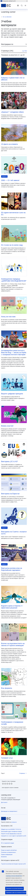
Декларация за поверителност (9, 811)
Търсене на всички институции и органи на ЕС (13, 864)
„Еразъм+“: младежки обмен (12, 112)
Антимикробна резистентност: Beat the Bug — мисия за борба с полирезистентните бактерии (13, 352)
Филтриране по (7, 44)
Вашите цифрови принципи (12, 394)
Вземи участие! (7, 426)
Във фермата (6, 688)
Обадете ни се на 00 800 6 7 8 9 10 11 (11, 829)
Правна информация (6, 854)
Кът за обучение (7, 16)
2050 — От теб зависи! (10, 180)
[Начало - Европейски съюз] (8, 5)
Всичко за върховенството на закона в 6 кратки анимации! (12, 644)
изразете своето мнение (11, 787)
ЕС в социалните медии (7, 843)
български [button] (18, 5)
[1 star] (3, 784)
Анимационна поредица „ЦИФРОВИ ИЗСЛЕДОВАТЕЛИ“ (13, 280)
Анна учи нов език (8, 317)
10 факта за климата (9, 144)
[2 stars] (4, 784)
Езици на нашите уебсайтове (9, 850)
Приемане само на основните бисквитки (16, 892)
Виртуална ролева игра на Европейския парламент (11, 569)
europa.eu (14, 822)
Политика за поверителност (8, 852)
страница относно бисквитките (14, 875)
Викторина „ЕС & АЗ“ (9, 461)
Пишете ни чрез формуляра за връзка (11, 833)
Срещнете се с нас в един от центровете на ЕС (13, 835)
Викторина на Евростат (10, 494)
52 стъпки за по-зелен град (12, 245)
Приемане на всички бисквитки (14, 888)
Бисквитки (4, 856)
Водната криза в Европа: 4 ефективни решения (11, 607)
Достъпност (4, 802)
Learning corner (6, 795)
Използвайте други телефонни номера (11, 831)
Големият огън (7, 758)
